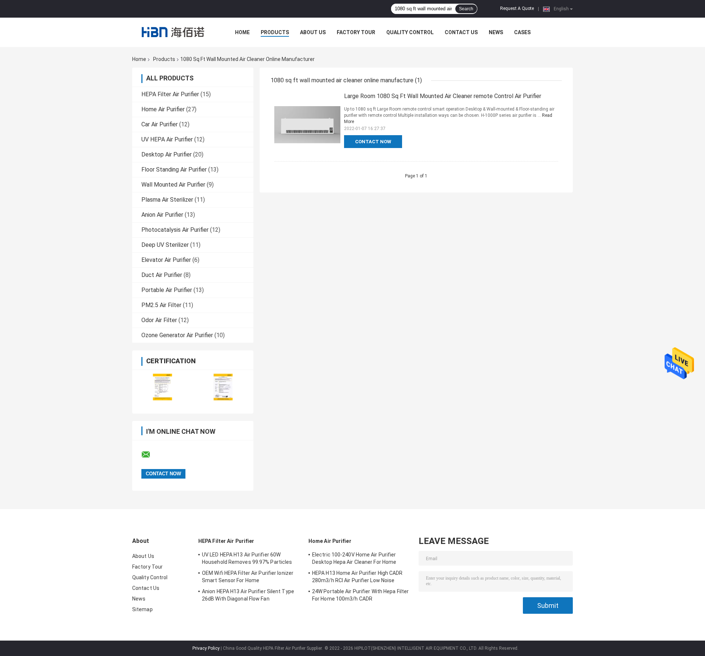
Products (275, 32)
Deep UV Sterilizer (165, 244)
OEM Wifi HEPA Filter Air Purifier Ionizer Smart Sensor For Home (247, 576)
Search (466, 8)
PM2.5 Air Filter (161, 305)
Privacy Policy (206, 648)
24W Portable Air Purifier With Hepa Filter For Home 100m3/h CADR (360, 595)
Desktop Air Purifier (166, 154)
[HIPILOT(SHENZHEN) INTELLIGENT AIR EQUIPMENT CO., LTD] (172, 32)
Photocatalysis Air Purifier (175, 229)
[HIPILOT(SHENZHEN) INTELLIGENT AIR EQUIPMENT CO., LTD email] (150, 455)
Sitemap (142, 609)
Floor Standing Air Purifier (174, 169)
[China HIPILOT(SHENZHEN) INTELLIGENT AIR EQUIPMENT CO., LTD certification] (162, 387)
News (496, 32)
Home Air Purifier (163, 109)
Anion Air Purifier (162, 214)
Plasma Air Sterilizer (167, 199)
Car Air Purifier (159, 124)
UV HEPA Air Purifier (167, 139)
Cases (522, 32)
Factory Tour (356, 32)
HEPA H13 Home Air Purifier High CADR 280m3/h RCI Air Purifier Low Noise (357, 576)
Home (242, 32)
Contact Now (373, 141)
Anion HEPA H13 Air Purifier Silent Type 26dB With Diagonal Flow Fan (248, 595)
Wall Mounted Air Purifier (173, 184)
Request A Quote (517, 8)
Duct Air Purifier (161, 274)
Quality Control (410, 32)
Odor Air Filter (159, 320)
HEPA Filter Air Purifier (170, 94)
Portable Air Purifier (166, 289)
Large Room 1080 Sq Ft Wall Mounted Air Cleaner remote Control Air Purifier (442, 96)
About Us (313, 32)
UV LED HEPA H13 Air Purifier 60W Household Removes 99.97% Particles (247, 558)
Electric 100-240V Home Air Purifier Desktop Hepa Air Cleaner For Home (354, 558)
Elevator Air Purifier (166, 259)
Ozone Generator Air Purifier (177, 335)
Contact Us (461, 32)
